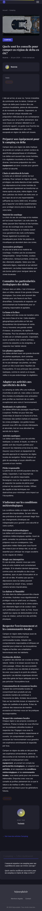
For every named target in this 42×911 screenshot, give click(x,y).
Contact (28, 898)
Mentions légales (17, 898)
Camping (12, 10)
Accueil (5, 10)
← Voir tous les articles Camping (15, 836)
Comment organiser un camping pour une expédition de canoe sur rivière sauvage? (20, 864)
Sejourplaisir (21, 891)
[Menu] (38, 2)
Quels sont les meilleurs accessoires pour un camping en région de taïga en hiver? (20, 871)
